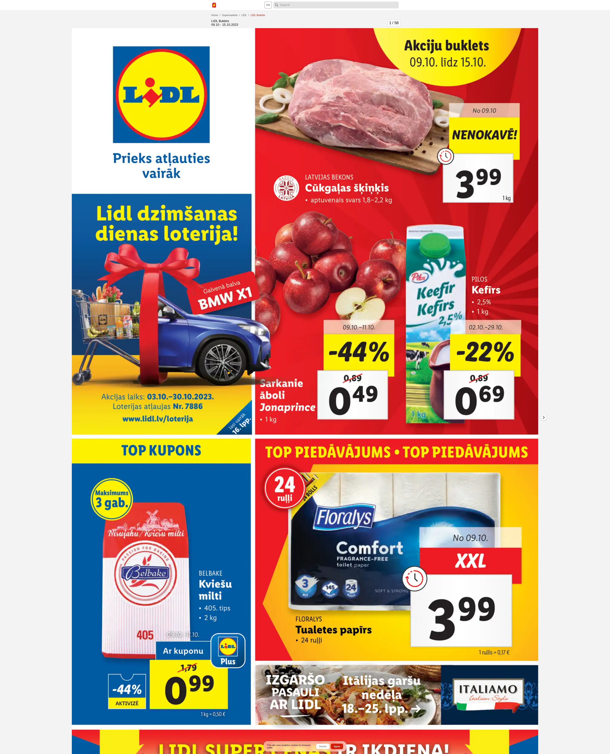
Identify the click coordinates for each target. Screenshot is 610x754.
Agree (337, 746)
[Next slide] (543, 417)
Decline (323, 746)
